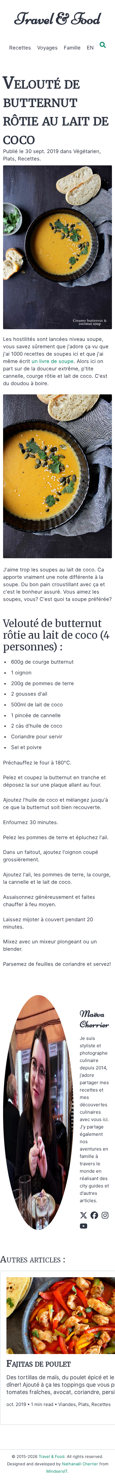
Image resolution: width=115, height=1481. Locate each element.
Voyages (47, 48)
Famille (72, 48)
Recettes (20, 48)
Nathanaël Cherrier (80, 1463)
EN (90, 48)
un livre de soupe (53, 361)
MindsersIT (56, 1471)
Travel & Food (57, 19)
